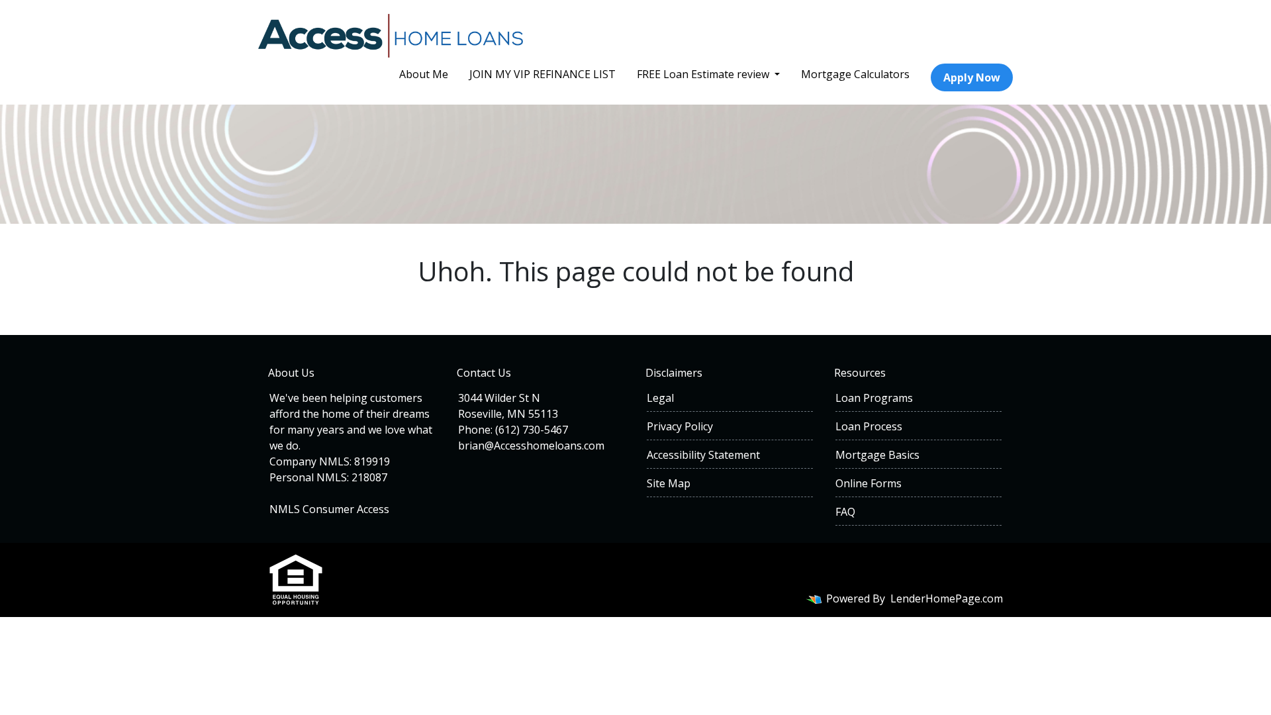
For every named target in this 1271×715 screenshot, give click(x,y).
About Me (423, 74)
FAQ (845, 511)
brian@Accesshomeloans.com (531, 445)
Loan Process (868, 426)
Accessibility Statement (703, 455)
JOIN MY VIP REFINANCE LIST (542, 74)
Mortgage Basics (877, 455)
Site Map (668, 483)
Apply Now (971, 77)
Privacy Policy (680, 426)
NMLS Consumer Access (329, 509)
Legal (660, 398)
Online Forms (868, 483)
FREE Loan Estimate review (704, 74)
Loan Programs (874, 398)
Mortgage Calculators (855, 74)
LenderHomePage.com (946, 598)
